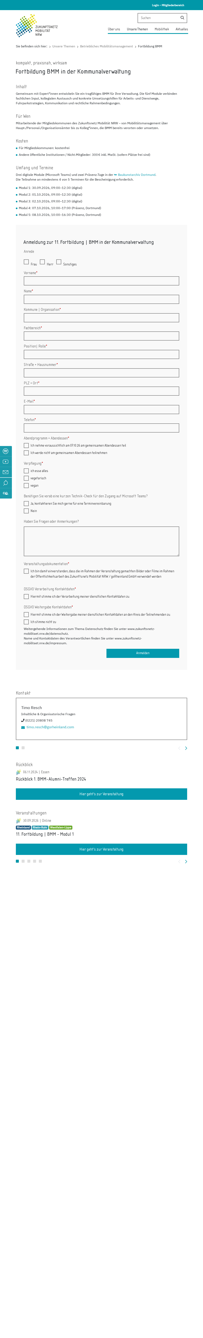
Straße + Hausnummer (41, 364)
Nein (34, 511)
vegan (34, 485)
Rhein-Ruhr (40, 828)
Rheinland (23, 828)
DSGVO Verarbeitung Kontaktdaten (50, 589)
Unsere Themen (137, 29)
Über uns (114, 29)
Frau (34, 264)
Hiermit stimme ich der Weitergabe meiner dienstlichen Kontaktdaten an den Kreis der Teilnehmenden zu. (101, 615)
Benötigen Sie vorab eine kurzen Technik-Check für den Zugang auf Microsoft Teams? (86, 496)
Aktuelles (182, 29)
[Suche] (182, 18)
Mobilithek (162, 29)
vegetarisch (38, 478)
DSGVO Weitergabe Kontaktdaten (48, 607)
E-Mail (29, 401)
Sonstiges (70, 264)
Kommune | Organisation (42, 309)
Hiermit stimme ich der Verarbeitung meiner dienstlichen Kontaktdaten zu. (80, 596)
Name (28, 291)
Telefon (30, 419)
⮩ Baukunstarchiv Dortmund (134, 175)
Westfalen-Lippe (60, 828)
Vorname (30, 273)
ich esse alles (39, 471)
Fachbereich (33, 328)
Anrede (29, 251)
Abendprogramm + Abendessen (46, 438)
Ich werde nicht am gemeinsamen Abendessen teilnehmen (69, 453)
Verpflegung (33, 463)
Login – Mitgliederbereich (168, 5)
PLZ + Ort (31, 383)
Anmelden (142, 653)
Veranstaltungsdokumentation (46, 564)
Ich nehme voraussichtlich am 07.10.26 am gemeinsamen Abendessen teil (78, 445)
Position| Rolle (35, 346)
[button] (17, 747)
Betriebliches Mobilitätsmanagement (106, 46)
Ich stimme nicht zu (43, 622)
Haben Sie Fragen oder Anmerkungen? (51, 521)
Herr (50, 264)
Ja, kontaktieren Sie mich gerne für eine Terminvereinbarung (71, 504)
